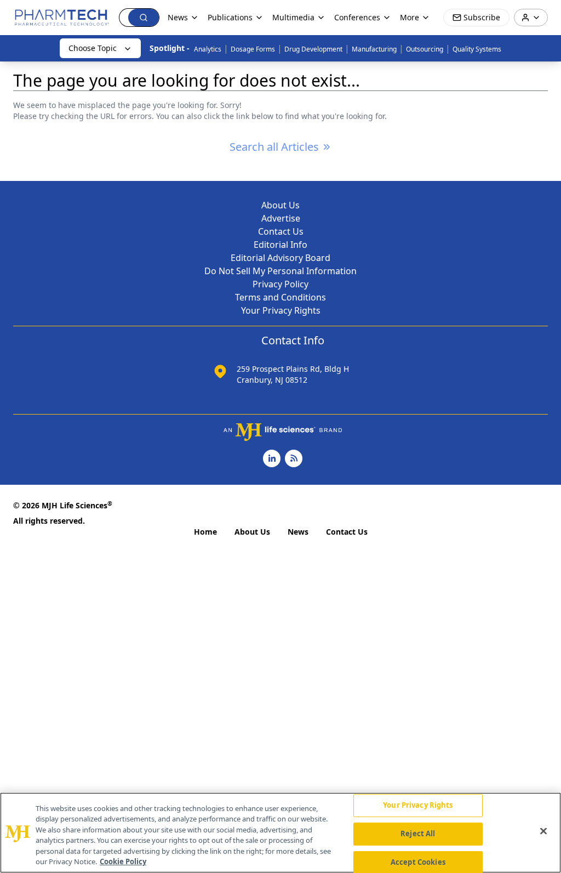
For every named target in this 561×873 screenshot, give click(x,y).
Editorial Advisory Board (280, 258)
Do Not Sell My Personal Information (280, 271)
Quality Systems (477, 49)
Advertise (280, 218)
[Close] (543, 831)
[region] (280, 832)
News (298, 531)
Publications (230, 17)
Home (205, 531)
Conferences (357, 17)
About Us (280, 205)
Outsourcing (424, 49)
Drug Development (313, 49)
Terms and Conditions (280, 297)
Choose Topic (92, 48)
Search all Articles (274, 146)
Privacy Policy (280, 284)
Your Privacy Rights (280, 310)
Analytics (207, 49)
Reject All (417, 833)
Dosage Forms (253, 49)
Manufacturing (374, 49)
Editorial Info (280, 245)
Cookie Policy (123, 861)
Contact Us (281, 231)
